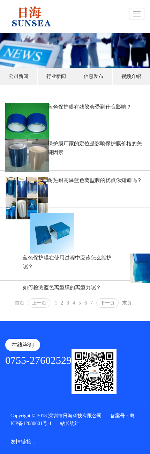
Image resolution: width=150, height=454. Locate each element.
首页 (19, 303)
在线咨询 (23, 345)
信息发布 (93, 76)
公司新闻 (18, 76)
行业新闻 (56, 76)
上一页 (39, 303)
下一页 (107, 303)
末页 (127, 303)
